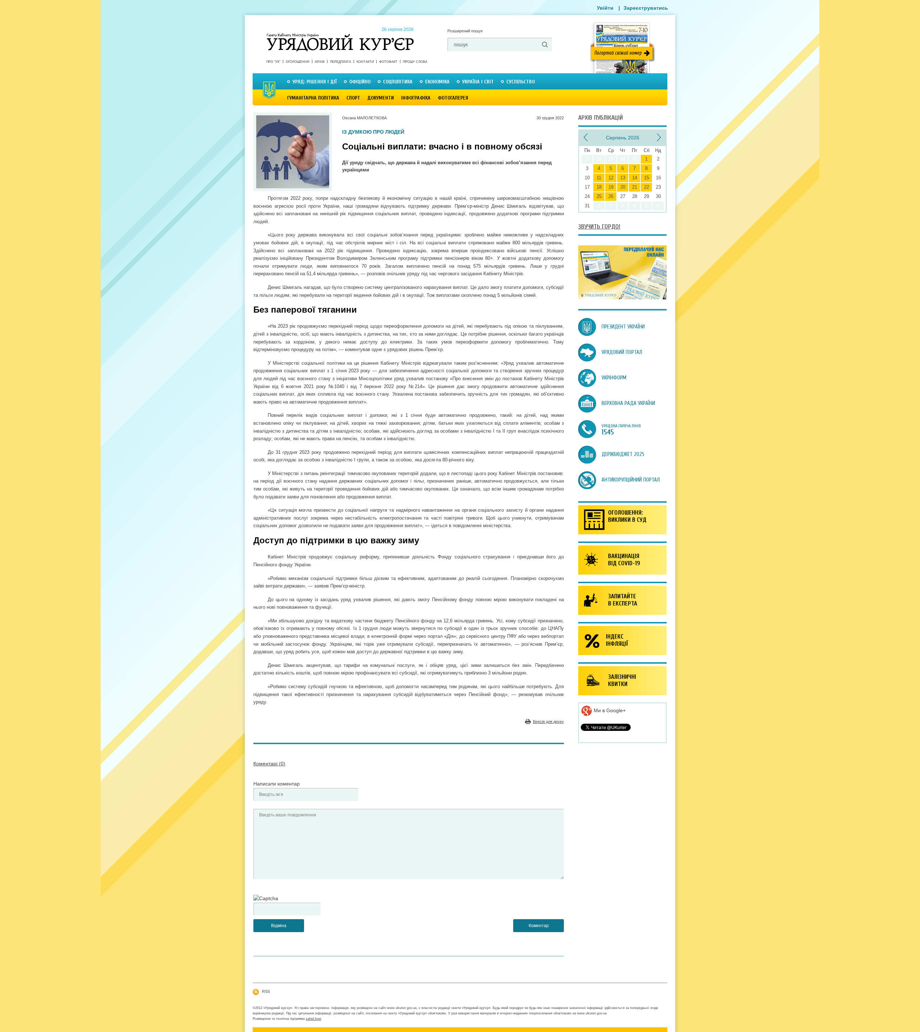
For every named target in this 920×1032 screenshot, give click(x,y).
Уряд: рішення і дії (315, 82)
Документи (380, 98)
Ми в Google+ (609, 710)
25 (599, 196)
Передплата (340, 62)
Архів (320, 62)
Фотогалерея (453, 98)
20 (622, 187)
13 (622, 177)
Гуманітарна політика (313, 98)
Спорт (353, 98)
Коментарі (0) (269, 763)
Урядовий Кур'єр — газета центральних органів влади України (340, 35)
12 (610, 177)
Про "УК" (273, 62)
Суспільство (520, 82)
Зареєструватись (646, 8)
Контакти (365, 62)
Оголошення (297, 62)
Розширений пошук (465, 31)
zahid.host (313, 1019)
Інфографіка (416, 98)
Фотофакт (388, 62)
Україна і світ (478, 82)
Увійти (605, 8)
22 (646, 187)
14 (634, 177)
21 (634, 187)
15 (646, 177)
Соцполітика (398, 82)
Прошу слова (415, 62)
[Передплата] (622, 297)
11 (599, 177)
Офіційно (360, 82)
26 (610, 196)
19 (610, 187)
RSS (266, 991)
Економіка (437, 82)
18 (599, 187)
